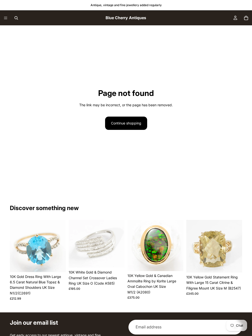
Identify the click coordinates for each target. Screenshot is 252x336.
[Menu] (5, 18)
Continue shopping (126, 123)
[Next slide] (60, 246)
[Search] (16, 18)
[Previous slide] (15, 246)
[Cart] (246, 18)
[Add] (58, 264)
